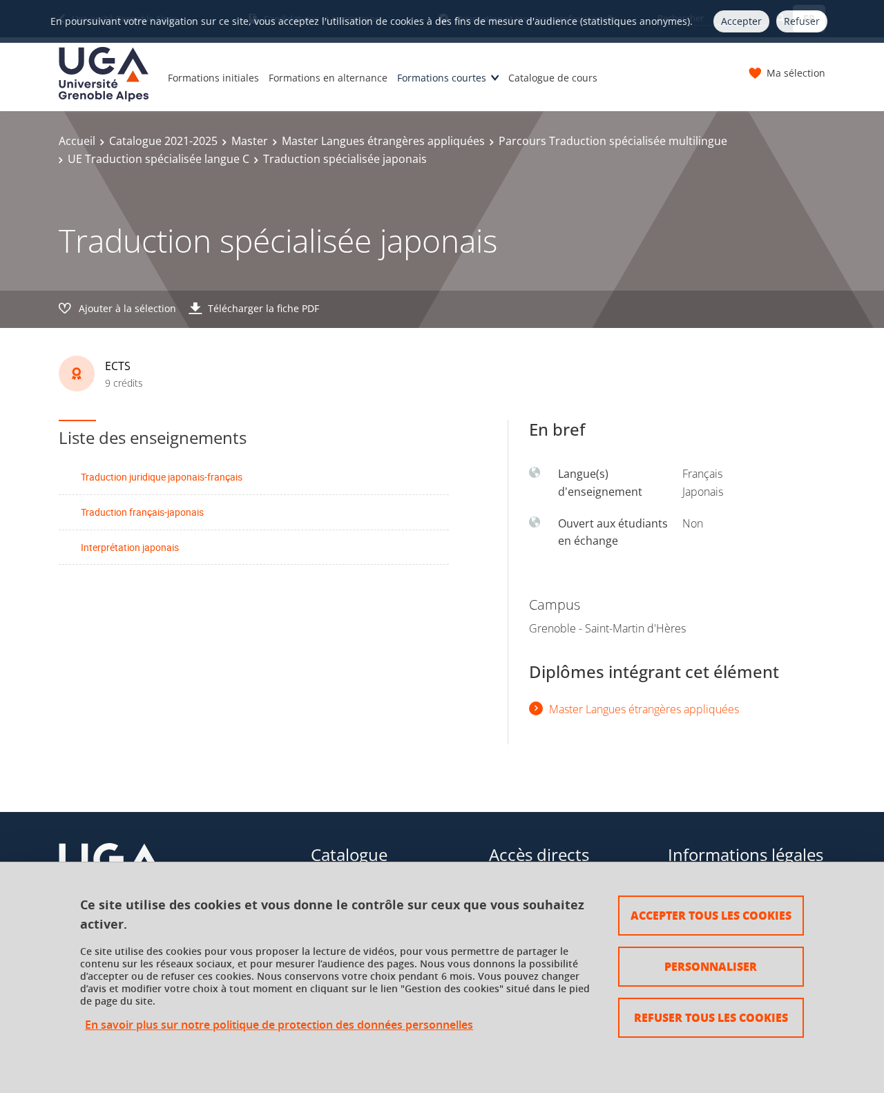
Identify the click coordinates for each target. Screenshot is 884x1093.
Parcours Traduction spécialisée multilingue (613, 140)
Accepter (741, 21)
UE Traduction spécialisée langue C (158, 158)
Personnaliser (710, 966)
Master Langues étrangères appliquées (383, 140)
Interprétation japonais (130, 547)
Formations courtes (441, 77)
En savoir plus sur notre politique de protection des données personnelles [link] (279, 1025)
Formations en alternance (328, 77)
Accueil (77, 140)
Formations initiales (213, 77)
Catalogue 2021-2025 (163, 140)
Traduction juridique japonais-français (161, 476)
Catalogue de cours (552, 77)
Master (249, 140)
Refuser (802, 21)
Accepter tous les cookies (711, 915)
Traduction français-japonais (142, 512)
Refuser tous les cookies (711, 1017)
